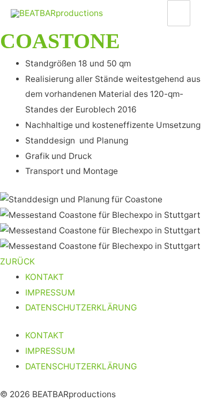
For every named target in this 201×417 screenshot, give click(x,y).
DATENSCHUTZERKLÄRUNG (81, 307)
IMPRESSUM (50, 292)
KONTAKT (44, 277)
